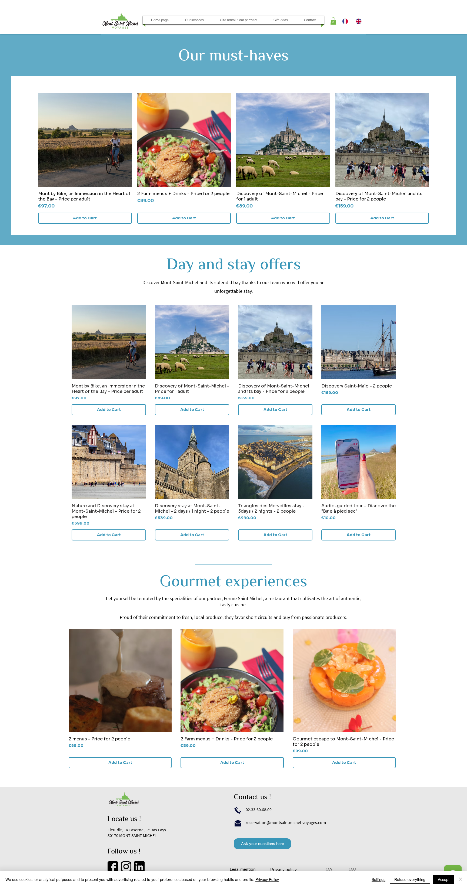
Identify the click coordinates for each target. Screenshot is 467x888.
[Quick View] (85, 140)
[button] (194, 20)
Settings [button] (378, 879)
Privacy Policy (267, 879)
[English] (359, 21)
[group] (233, 158)
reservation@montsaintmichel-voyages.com (286, 822)
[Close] (460, 879)
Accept (443, 879)
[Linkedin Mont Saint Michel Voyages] (139, 866)
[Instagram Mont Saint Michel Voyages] (126, 866)
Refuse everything (409, 879)
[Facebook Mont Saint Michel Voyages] (113, 866)
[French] (345, 21)
